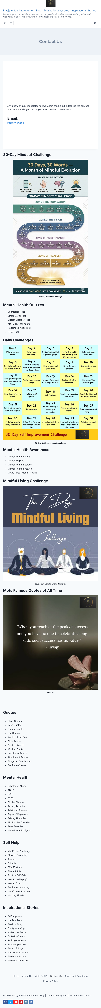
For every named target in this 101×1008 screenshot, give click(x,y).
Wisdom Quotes (16, 749)
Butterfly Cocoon (16, 936)
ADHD (11, 790)
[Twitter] (10, 1002)
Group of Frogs (15, 948)
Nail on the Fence (17, 932)
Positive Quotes (16, 745)
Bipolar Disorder (16, 802)
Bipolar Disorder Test (19, 320)
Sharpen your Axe (17, 944)
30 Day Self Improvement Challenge (50, 443)
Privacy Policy (50, 981)
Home (16, 976)
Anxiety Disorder (16, 806)
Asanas (12, 859)
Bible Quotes (14, 741)
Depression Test (16, 311)
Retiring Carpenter (17, 940)
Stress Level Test (17, 316)
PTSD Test (13, 332)
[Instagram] (26, 1002)
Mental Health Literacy (20, 464)
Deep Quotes (14, 725)
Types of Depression (18, 814)
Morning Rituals (16, 895)
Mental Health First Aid (20, 468)
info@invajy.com (15, 122)
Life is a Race (15, 920)
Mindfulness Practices (19, 891)
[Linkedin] (31, 1002)
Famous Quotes (16, 729)
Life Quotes (14, 733)
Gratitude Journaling (18, 887)
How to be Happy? (17, 879)
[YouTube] (15, 1002)
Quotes (50, 692)
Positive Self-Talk (17, 875)
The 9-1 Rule (14, 871)
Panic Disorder (15, 826)
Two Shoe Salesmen (18, 952)
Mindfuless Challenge (19, 851)
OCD (10, 794)
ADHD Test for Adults (19, 324)
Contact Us (56, 976)
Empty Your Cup (16, 928)
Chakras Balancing (17, 855)
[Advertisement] (50, 84)
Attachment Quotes (18, 757)
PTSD (11, 798)
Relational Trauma (17, 810)
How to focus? (15, 883)
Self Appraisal (15, 916)
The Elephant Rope (18, 960)
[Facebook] (5, 1002)
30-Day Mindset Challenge (50, 296)
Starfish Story (15, 924)
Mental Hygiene (16, 460)
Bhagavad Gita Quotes (20, 761)
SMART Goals (15, 867)
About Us (27, 976)
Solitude (12, 863)
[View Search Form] (95, 23)
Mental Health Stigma (19, 456)
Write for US (41, 976)
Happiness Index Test (19, 328)
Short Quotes (15, 721)
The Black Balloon (17, 956)
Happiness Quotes (17, 753)
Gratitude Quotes (17, 765)
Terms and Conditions (76, 976)
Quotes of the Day (17, 737)
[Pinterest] (21, 1002)
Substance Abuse (17, 786)
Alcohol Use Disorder (19, 822)
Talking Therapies (17, 818)
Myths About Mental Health (22, 472)
